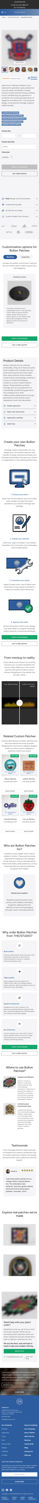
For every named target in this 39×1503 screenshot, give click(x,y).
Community (28, 1444)
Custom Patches (13, 17)
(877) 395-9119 (6, 1416)
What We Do (29, 1436)
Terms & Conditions (5, 1498)
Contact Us (28, 1451)
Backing (10, 257)
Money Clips (6, 1444)
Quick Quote (10, 791)
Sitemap (27, 1455)
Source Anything (30, 1425)
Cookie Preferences (32, 1498)
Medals (4, 1448)
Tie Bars (4, 1455)
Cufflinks (5, 1451)
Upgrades (25, 257)
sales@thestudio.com (8, 1419)
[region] (19, 48)
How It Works (29, 1433)
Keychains (5, 1433)
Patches (4, 1429)
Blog (26, 1448)
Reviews (27, 1440)
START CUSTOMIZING (19, 167)
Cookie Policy (22, 1498)
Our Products (7, 1425)
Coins (4, 1436)
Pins (3, 1440)
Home (3, 17)
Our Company (29, 1429)
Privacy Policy (14, 1498)
